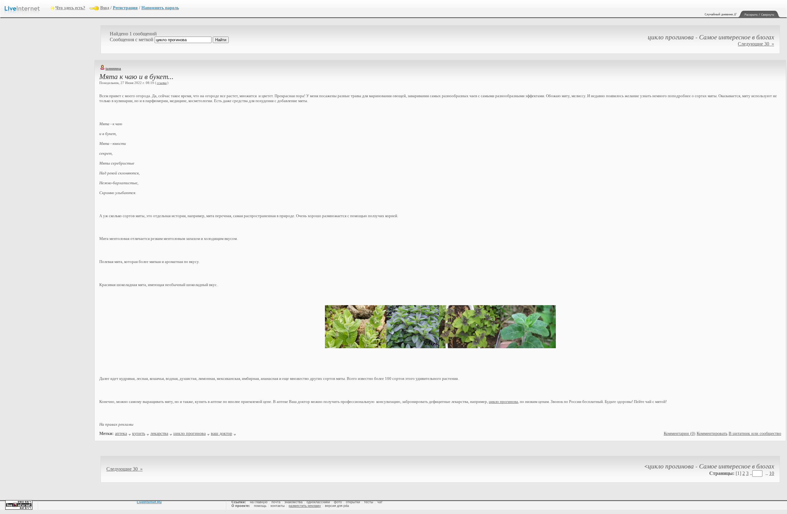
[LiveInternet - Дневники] (28, 7)
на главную (258, 502)
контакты (278, 506)
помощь (260, 506)
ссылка (162, 83)
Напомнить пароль (160, 8)
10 (771, 473)
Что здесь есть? (70, 8)
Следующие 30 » (756, 43)
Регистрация (125, 8)
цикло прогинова (503, 401)
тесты (368, 502)
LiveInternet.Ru (149, 502)
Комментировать (712, 433)
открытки (353, 502)
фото (338, 502)
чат (379, 502)
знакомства (293, 502)
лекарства (159, 433)
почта (275, 502)
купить (138, 433)
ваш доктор (221, 433)
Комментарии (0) (679, 433)
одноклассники (318, 502)
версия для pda (337, 506)
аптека (121, 433)
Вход (104, 8)
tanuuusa (113, 68)
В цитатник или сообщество (755, 433)
